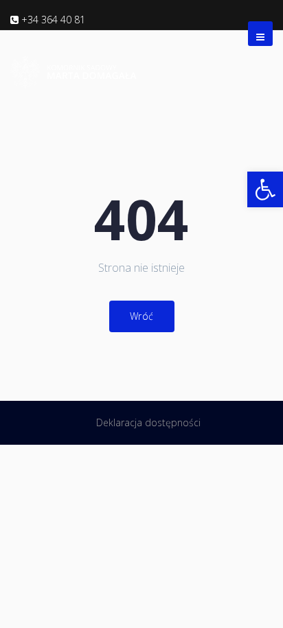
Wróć (142, 316)
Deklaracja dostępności (148, 422)
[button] (265, 189)
